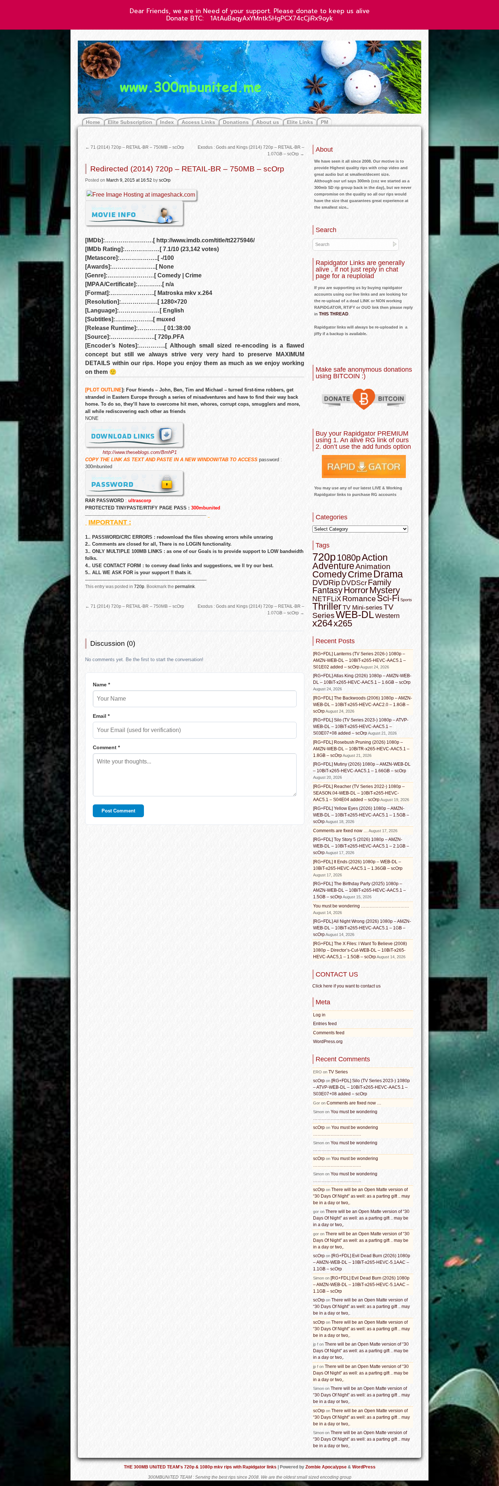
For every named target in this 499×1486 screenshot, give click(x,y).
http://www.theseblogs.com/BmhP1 (140, 452)
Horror (356, 590)
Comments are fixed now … (340, 830)
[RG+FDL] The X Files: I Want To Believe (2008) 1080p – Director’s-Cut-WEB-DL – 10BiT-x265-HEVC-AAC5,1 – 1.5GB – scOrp (360, 950)
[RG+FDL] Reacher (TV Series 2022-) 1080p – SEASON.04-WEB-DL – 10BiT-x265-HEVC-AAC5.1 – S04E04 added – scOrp (359, 793)
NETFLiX (326, 599)
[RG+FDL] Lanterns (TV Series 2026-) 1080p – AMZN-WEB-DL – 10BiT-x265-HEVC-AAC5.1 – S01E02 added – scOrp (359, 660)
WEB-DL (355, 614)
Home (93, 122)
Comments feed (328, 1032)
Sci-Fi (388, 598)
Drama (388, 574)
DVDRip (326, 582)
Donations (236, 122)
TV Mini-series (362, 607)
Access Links (198, 122)
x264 (322, 623)
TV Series (338, 1071)
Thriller (327, 606)
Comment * (106, 747)
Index (167, 122)
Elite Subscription (130, 122)
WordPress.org (328, 1041)
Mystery (384, 590)
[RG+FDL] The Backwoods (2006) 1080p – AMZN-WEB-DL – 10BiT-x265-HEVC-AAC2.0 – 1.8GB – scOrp (362, 704)
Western (387, 615)
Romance (359, 598)
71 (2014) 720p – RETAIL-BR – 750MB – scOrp (134, 147)
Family (379, 582)
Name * (101, 684)
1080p (349, 557)
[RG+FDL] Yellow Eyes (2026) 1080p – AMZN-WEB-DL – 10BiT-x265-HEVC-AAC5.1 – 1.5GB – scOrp (361, 815)
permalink (185, 586)
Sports (406, 600)
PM (324, 122)
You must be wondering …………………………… (361, 906)
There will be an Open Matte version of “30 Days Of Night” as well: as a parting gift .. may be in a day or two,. (361, 1196)
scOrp (165, 180)
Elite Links (300, 122)
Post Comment (118, 811)
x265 (343, 623)
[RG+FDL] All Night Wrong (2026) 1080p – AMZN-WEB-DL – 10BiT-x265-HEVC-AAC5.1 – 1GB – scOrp (362, 928)
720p (139, 586)
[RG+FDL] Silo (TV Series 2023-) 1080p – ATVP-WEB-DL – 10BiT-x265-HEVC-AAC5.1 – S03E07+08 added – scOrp (360, 726)
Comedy (329, 574)
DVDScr (354, 583)
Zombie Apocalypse (326, 1467)
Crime (360, 574)
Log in (319, 1014)
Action (375, 557)
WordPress (364, 1467)
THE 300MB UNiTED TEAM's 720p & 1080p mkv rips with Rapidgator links (201, 1467)
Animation (373, 566)
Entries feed (325, 1023)
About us (267, 122)
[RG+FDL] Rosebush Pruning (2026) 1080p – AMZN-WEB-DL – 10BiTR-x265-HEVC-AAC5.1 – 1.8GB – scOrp (361, 749)
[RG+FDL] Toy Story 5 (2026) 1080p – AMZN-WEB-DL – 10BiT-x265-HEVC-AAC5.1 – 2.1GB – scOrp (361, 846)
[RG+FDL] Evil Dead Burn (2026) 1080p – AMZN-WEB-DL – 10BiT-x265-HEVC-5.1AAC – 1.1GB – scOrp (361, 1262)
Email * (101, 716)
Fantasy (327, 590)
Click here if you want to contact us (346, 986)
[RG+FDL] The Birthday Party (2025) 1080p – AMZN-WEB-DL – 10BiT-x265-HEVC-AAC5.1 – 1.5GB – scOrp (359, 890)
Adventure (333, 566)
